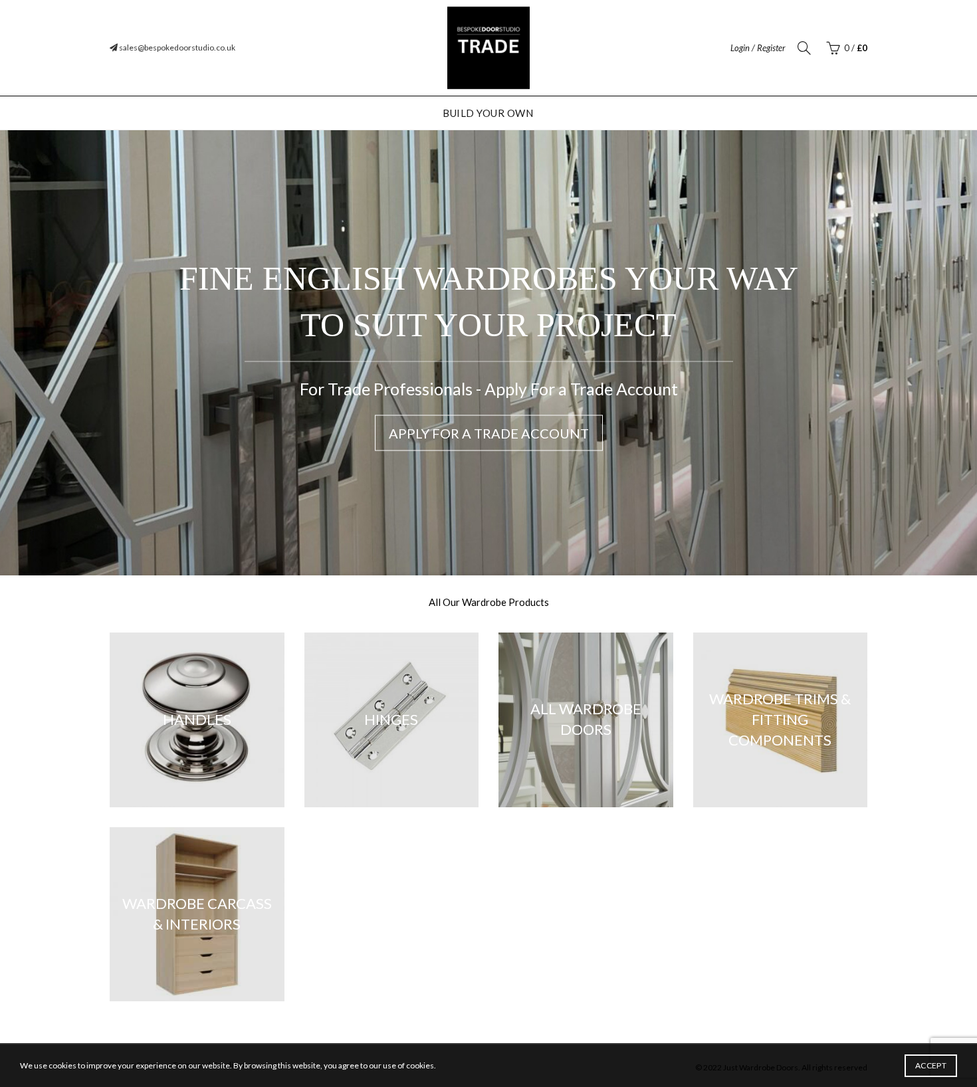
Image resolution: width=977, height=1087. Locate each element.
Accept (930, 1065)
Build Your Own (488, 113)
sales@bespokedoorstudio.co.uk (176, 47)
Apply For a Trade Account (489, 433)
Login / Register (758, 48)
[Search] (804, 48)
